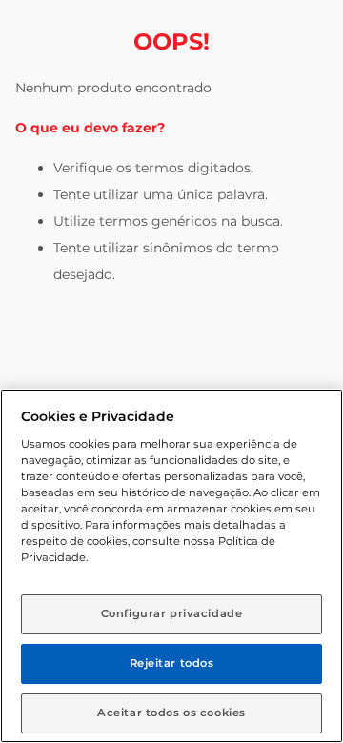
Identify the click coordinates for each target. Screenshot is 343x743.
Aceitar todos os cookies (171, 712)
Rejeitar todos (172, 663)
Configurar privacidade (172, 613)
